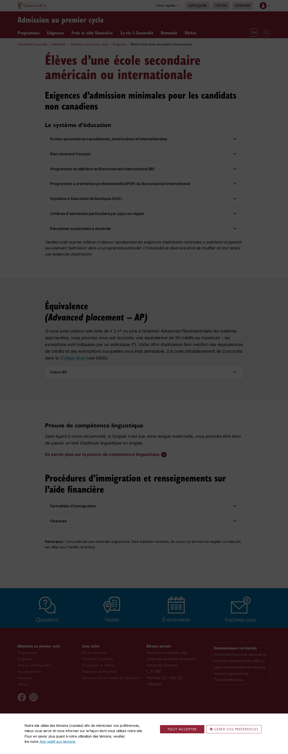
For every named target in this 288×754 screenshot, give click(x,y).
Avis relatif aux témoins (57, 741)
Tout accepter (182, 729)
